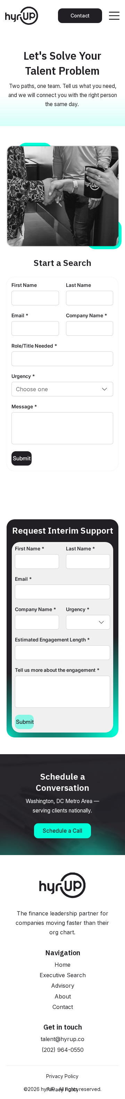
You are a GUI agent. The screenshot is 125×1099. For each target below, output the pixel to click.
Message (24, 406)
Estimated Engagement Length (52, 640)
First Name (24, 285)
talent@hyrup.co (62, 1038)
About (63, 996)
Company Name (86, 315)
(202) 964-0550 (63, 1049)
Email (19, 315)
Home (62, 964)
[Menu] (114, 15)
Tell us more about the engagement (57, 670)
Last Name (78, 285)
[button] (62, 830)
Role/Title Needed (34, 346)
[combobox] (62, 389)
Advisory (62, 985)
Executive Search (63, 975)
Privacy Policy (62, 1076)
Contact (62, 1006)
